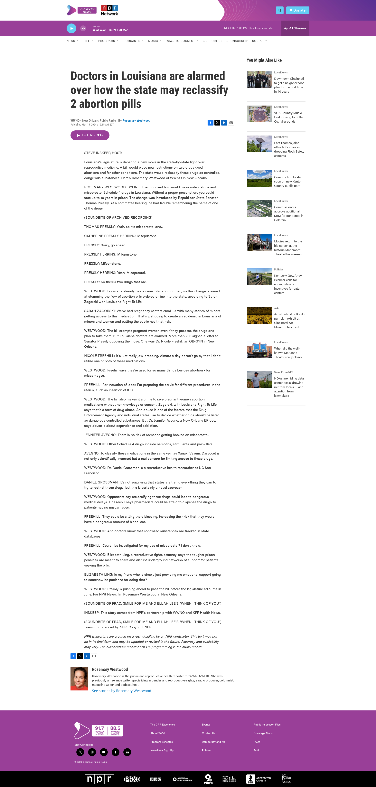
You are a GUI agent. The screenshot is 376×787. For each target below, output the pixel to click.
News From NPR (283, 372)
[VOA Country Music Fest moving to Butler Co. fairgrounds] (259, 114)
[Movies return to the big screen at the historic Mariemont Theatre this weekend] (259, 242)
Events (206, 724)
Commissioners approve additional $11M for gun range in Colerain (289, 213)
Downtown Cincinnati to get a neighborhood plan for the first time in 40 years (289, 85)
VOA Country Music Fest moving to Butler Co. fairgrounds (289, 117)
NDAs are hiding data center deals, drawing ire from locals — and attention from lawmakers (289, 387)
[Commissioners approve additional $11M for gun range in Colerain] (259, 208)
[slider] (89, 28)
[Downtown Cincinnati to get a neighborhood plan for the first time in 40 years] (259, 79)
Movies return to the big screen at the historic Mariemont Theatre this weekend (288, 247)
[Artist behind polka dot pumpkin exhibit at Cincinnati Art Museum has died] (259, 315)
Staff (256, 750)
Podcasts (132, 41)
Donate (299, 10)
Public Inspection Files (267, 724)
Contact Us (208, 733)
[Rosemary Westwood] (79, 678)
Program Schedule (161, 741)
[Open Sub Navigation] (78, 40)
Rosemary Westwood (136, 120)
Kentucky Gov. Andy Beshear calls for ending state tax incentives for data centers (288, 284)
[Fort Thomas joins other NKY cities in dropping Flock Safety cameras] (259, 144)
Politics (278, 269)
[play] (71, 28)
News (71, 41)
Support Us (213, 41)
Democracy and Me (213, 741)
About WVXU (158, 733)
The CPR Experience (162, 724)
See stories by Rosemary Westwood (121, 690)
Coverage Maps (263, 733)
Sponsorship (237, 41)
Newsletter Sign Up (162, 750)
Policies (206, 750)
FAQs (257, 741)
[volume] (83, 28)
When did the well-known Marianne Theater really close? (288, 352)
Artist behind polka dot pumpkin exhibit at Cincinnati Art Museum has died (290, 320)
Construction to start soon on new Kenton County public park (288, 181)
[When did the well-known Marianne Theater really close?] (259, 349)
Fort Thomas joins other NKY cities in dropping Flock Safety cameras (289, 149)
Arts (276, 308)
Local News (281, 72)
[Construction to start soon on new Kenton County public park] (259, 178)
